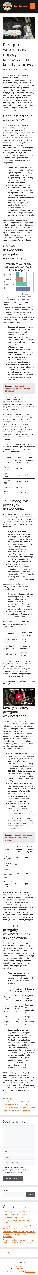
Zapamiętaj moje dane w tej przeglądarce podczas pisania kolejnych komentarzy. (16, 1169)
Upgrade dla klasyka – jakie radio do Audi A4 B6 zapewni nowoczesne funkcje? (17, 1220)
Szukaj (5, 1191)
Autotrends (20, 6)
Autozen (19, 1266)
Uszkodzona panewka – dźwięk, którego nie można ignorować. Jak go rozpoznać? (19, 1234)
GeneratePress (30, 1272)
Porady (8, 1099)
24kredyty (19, 1269)
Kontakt (6, 1253)
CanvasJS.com (32, 297)
